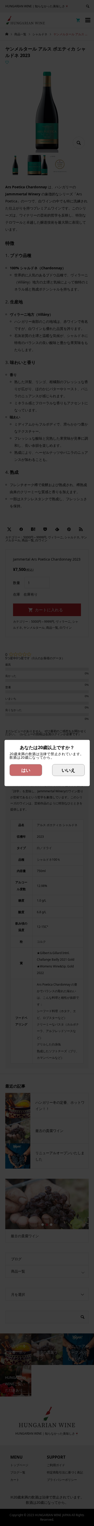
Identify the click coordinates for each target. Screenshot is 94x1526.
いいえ (68, 770)
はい (25, 770)
